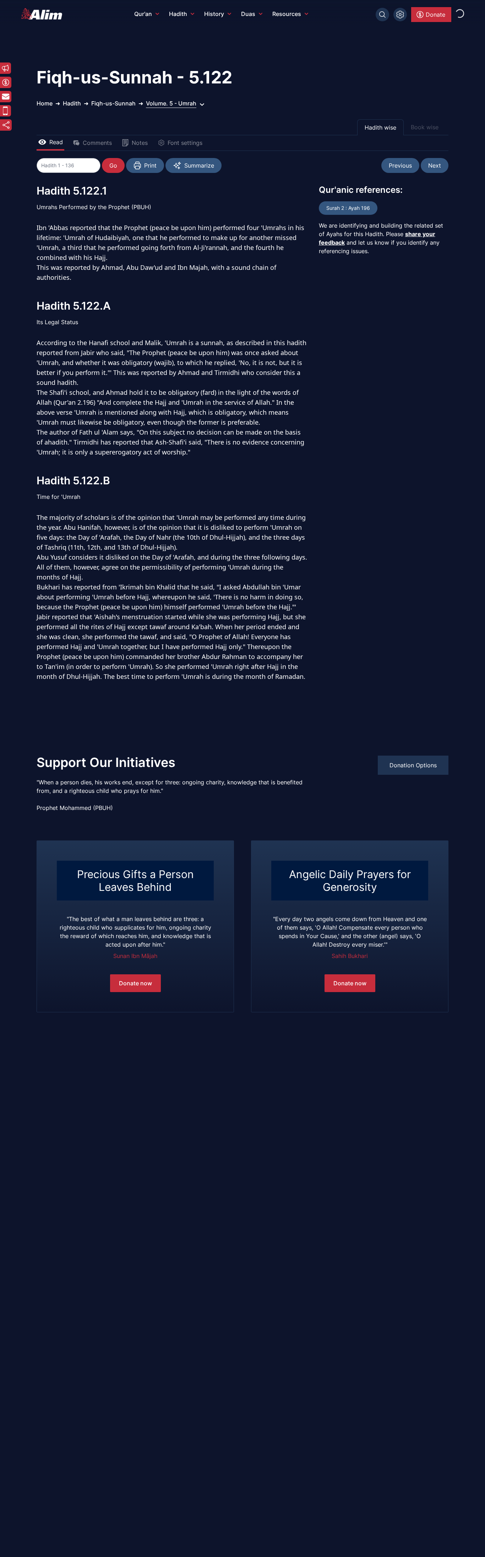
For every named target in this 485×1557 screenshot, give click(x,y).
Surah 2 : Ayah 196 (348, 208)
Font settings (185, 142)
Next (434, 165)
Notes (140, 142)
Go (113, 165)
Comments (97, 142)
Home (45, 103)
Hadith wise (380, 127)
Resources (286, 13)
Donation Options (413, 765)
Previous (400, 165)
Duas (248, 13)
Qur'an (143, 13)
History (214, 13)
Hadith (178, 13)
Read (56, 142)
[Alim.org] (43, 14)
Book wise (424, 127)
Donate (435, 14)
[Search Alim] (382, 14)
